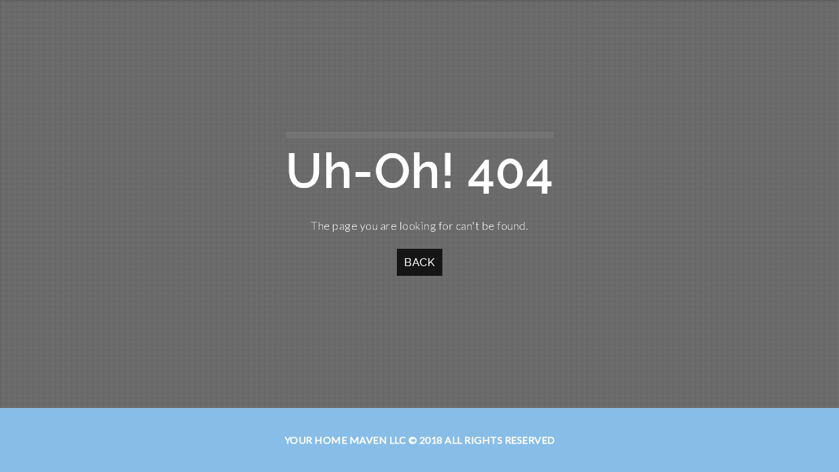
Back (419, 262)
